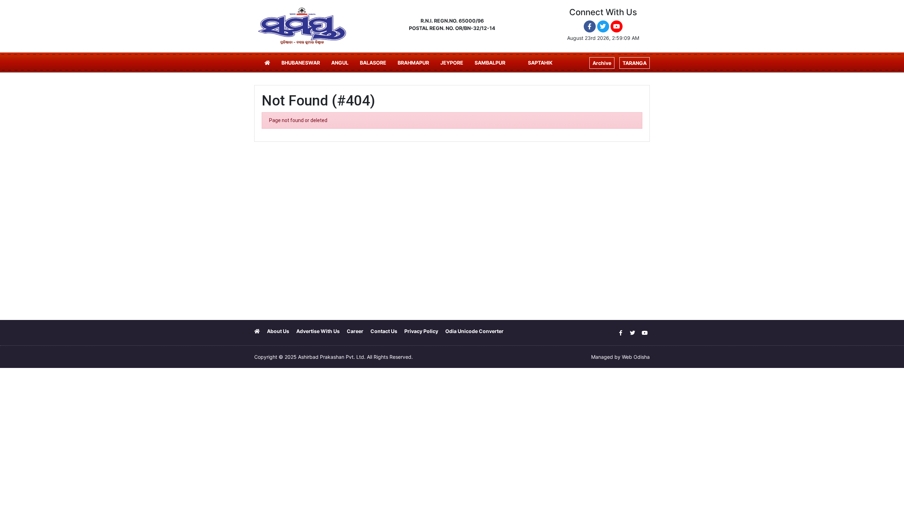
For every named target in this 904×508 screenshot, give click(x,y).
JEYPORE (451, 63)
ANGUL (340, 63)
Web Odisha (636, 357)
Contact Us (383, 331)
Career (355, 331)
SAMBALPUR (490, 63)
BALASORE (373, 63)
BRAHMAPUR (413, 63)
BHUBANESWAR (300, 63)
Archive (602, 63)
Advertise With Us (318, 331)
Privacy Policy (421, 331)
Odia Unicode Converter (474, 331)
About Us (278, 331)
